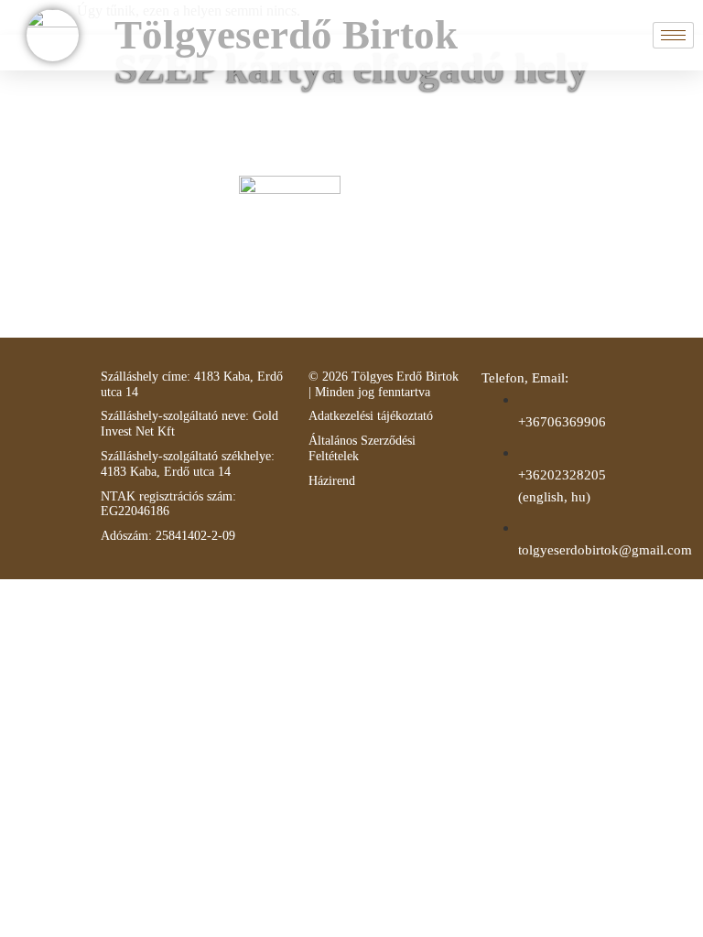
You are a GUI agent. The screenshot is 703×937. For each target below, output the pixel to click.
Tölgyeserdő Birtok (286, 35)
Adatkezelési (340, 416)
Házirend (331, 481)
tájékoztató (403, 416)
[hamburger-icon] (673, 35)
